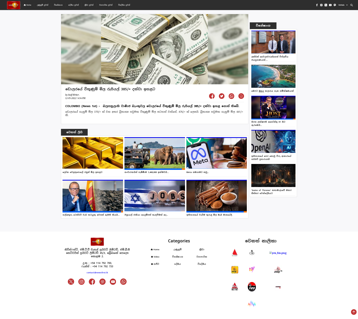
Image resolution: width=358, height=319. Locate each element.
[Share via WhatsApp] (231, 98)
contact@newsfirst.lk (97, 272)
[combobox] (343, 5)
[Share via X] (221, 98)
